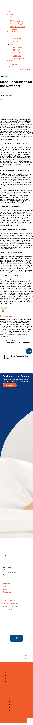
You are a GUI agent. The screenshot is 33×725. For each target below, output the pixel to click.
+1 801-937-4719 (8, 617)
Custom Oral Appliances (16, 675)
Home (6, 664)
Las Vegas (14, 693)
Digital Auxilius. (15, 653)
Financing (10, 716)
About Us (7, 667)
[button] (10, 385)
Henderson (15, 690)
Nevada (10, 687)
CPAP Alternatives (13, 672)
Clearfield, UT (16, 699)
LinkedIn (5, 555)
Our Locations (9, 684)
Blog (5, 719)
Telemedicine (12, 681)
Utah (9, 696)
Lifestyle (4, 76)
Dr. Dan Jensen (7, 92)
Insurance (7, 713)
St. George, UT (16, 710)
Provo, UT (14, 704)
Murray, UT (15, 701)
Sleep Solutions (9, 670)
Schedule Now (9, 722)
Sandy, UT (14, 707)
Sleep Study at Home (14, 678)
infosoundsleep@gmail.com (12, 620)
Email (7, 567)
